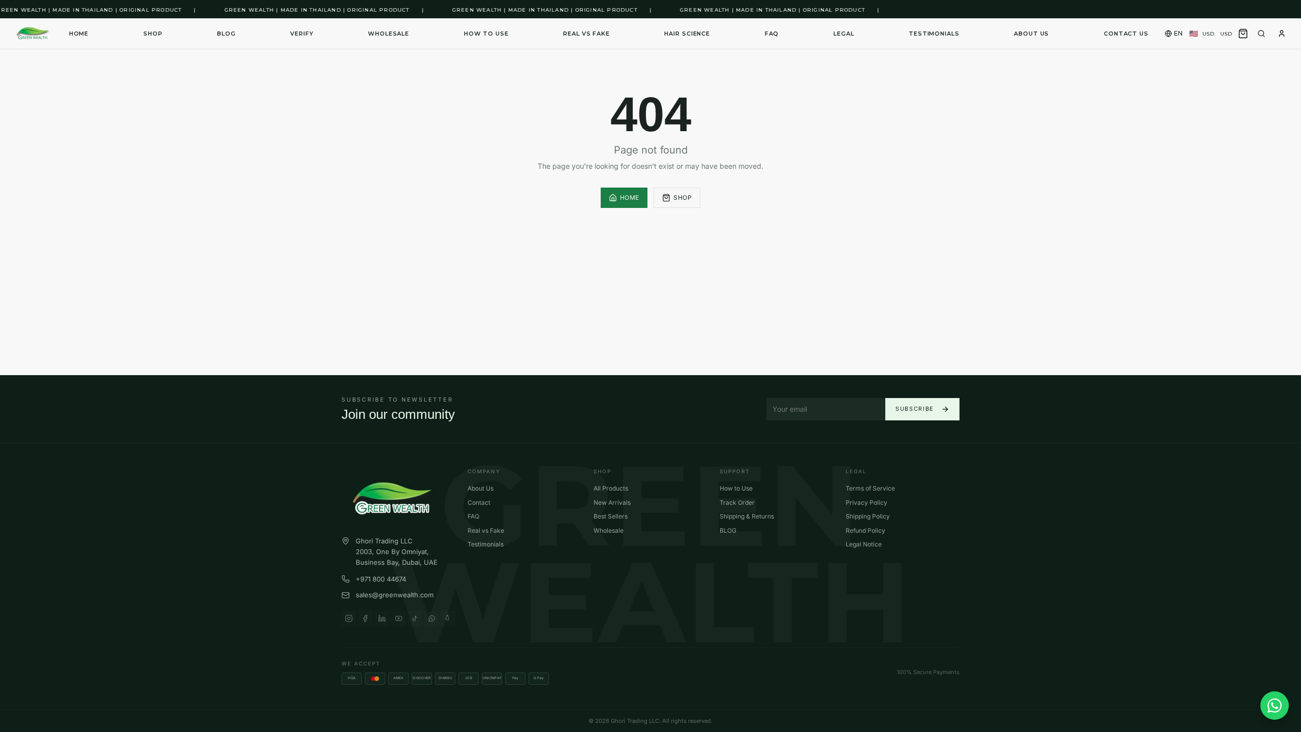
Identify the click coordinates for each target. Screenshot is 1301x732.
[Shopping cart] (1243, 33)
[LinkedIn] (382, 619)
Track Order (737, 502)
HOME (79, 33)
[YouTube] (398, 619)
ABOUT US (1031, 33)
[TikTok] (415, 619)
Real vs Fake (586, 33)
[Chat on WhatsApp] (1274, 705)
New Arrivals (612, 502)
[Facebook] (365, 619)
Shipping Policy (868, 516)
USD (1210, 34)
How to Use (486, 33)
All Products (611, 488)
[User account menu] (1282, 33)
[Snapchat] (448, 619)
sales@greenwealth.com (394, 595)
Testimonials (934, 33)
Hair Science (687, 33)
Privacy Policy (866, 502)
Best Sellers (611, 516)
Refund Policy (865, 530)
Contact (479, 502)
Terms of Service (870, 488)
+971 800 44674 (381, 579)
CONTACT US (1126, 33)
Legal (843, 33)
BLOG (226, 33)
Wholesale (388, 33)
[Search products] (1261, 33)
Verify (301, 33)
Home (629, 197)
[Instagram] (349, 619)
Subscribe (914, 408)
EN (1178, 33)
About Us (480, 488)
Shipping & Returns (747, 516)
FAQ (772, 33)
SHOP (153, 33)
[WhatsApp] (431, 619)
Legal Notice (864, 544)
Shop (682, 197)
